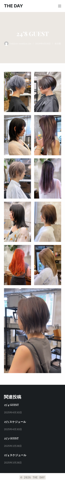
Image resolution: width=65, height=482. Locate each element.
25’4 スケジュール (15, 455)
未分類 (58, 43)
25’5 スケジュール (15, 421)
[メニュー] (59, 6)
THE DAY (13, 5)
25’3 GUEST (11, 438)
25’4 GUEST (11, 405)
